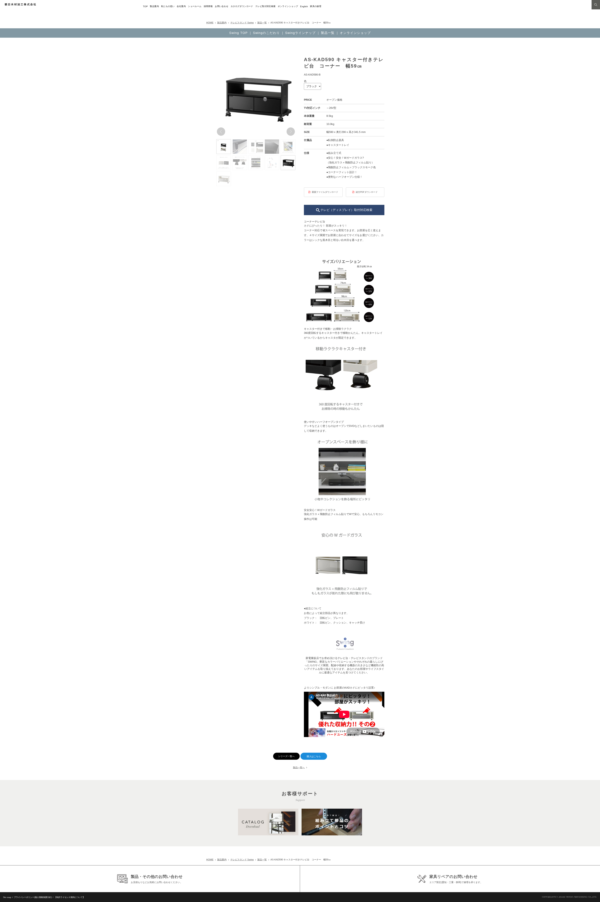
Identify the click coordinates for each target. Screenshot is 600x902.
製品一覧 (262, 22)
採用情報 (208, 6)
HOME (209, 22)
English (304, 6)
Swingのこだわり (266, 33)
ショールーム (194, 6)
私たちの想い (168, 6)
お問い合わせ (221, 6)
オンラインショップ (288, 6)
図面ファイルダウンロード (325, 192)
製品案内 (154, 6)
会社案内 (181, 6)
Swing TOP (238, 33)
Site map (7, 897)
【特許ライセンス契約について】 (69, 897)
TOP (145, 6)
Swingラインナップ (300, 33)
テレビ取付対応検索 (265, 6)
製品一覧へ (299, 767)
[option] (256, 96)
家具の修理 (315, 6)
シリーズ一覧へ (286, 756)
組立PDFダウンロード (367, 192)
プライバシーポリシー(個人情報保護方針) (33, 897)
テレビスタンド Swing (242, 22)
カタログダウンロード (242, 6)
